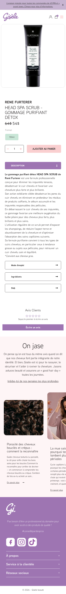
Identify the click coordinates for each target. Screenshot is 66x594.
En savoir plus (13, 482)
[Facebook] (10, 542)
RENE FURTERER (18, 102)
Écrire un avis (33, 327)
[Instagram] (21, 542)
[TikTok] (32, 542)
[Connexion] (50, 16)
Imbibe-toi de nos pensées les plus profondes (33, 381)
